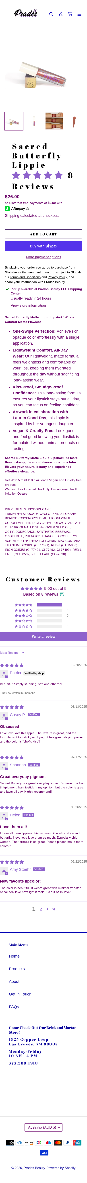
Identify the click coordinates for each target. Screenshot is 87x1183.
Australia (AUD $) (42, 1127)
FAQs (14, 1007)
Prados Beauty (34, 1168)
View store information (28, 305)
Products (17, 969)
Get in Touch (20, 994)
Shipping (12, 215)
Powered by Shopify (61, 1168)
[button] (40, 175)
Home (14, 956)
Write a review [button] (43, 636)
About (14, 981)
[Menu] (79, 13)
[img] (12, 665)
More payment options (43, 257)
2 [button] (41, 909)
